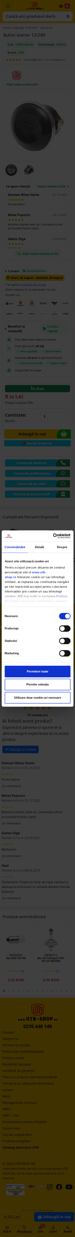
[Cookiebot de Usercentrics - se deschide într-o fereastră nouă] (53, 536)
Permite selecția (37, 684)
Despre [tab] (62, 547)
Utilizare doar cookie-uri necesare (37, 697)
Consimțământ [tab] (15, 547)
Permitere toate (37, 671)
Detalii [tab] (39, 547)
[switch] (64, 628)
